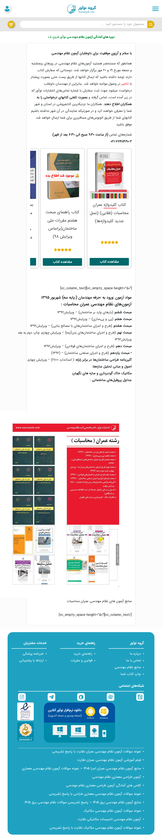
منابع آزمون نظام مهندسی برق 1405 (117, 802)
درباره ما (135, 653)
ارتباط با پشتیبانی (31, 660)
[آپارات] (110, 697)
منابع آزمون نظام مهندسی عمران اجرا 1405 (112, 768)
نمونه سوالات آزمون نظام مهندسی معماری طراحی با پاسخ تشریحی (95, 793)
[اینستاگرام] (22, 697)
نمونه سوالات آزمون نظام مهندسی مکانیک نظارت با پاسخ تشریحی (95, 827)
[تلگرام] (51, 697)
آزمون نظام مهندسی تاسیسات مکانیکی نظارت (109, 819)
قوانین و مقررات (81, 660)
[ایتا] (140, 697)
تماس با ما (133, 660)
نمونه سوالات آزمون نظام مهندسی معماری (50, 768)
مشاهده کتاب (109, 261)
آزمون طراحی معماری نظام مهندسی (116, 777)
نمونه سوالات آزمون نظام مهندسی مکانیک (112, 810)
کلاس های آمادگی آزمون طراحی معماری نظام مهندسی (103, 785)
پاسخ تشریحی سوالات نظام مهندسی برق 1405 (56, 802)
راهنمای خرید (83, 653)
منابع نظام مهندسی (128, 667)
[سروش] (81, 697)
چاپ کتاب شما (130, 674)
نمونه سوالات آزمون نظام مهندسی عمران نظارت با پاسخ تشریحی (96, 751)
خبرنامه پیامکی (33, 653)
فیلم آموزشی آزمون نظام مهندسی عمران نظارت (109, 760)
